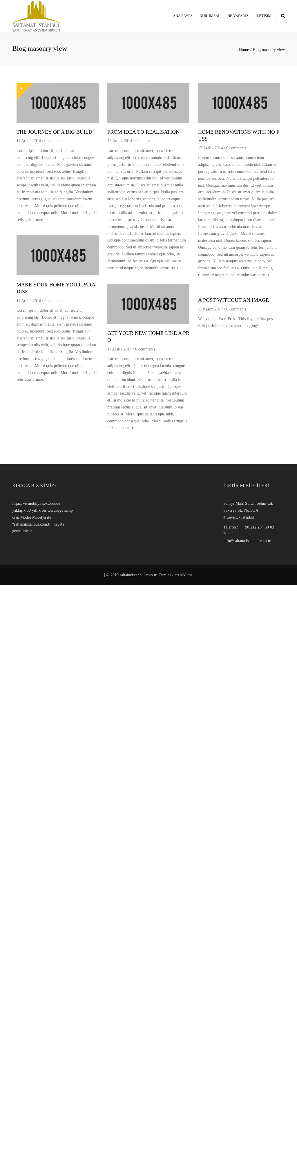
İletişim (263, 16)
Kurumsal (210, 16)
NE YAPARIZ (238, 16)
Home (244, 50)
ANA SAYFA (183, 16)
